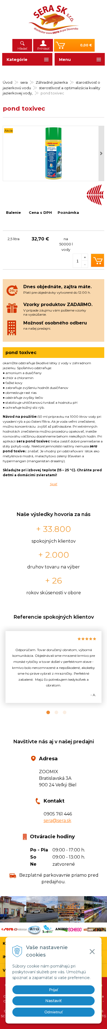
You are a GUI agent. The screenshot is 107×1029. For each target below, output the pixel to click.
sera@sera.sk (57, 820)
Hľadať (22, 49)
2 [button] (53, 712)
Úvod (7, 82)
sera (24, 82)
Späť (53, 484)
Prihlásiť (43, 49)
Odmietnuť (53, 1012)
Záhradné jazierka (52, 82)
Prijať (53, 990)
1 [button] (45, 712)
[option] (53, 667)
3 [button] (61, 712)
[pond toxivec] (53, 153)
